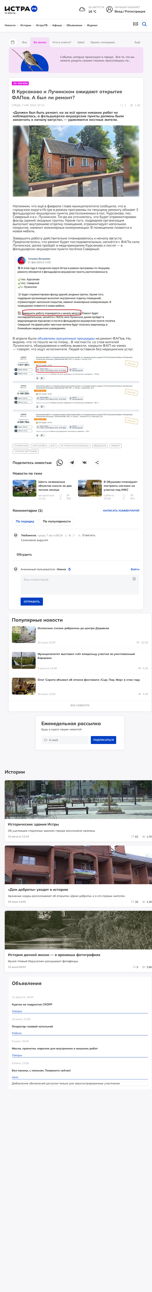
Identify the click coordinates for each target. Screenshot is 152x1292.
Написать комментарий (121, 510)
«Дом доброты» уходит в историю (38, 889)
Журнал (92, 25)
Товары (17, 1011)
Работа (17, 1033)
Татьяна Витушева (25, 451)
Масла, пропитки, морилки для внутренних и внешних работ (55, 1048)
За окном (39, 42)
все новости (79, 705)
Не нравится (73, 535)
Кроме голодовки (103, 42)
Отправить (32, 601)
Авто (15, 1077)
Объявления (74, 25)
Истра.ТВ (42, 25)
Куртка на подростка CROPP (32, 1004)
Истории (25, 25)
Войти (135, 569)
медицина (99, 445)
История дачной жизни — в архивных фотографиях (54, 955)
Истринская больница (74, 445)
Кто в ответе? (62, 42)
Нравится (66, 535)
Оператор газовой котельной (32, 1026)
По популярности (57, 521)
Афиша (57, 25)
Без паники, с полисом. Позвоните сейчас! (41, 1070)
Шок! (81, 42)
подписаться (103, 739)
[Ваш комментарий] (80, 584)
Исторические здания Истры (33, 824)
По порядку (25, 521)
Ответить (88, 535)
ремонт (115, 445)
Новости (10, 25)
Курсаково (39, 445)
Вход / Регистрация (130, 11)
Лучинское (21, 445)
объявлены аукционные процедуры (66, 338)
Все (24, 42)
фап (53, 445)
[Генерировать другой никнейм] (70, 569)
